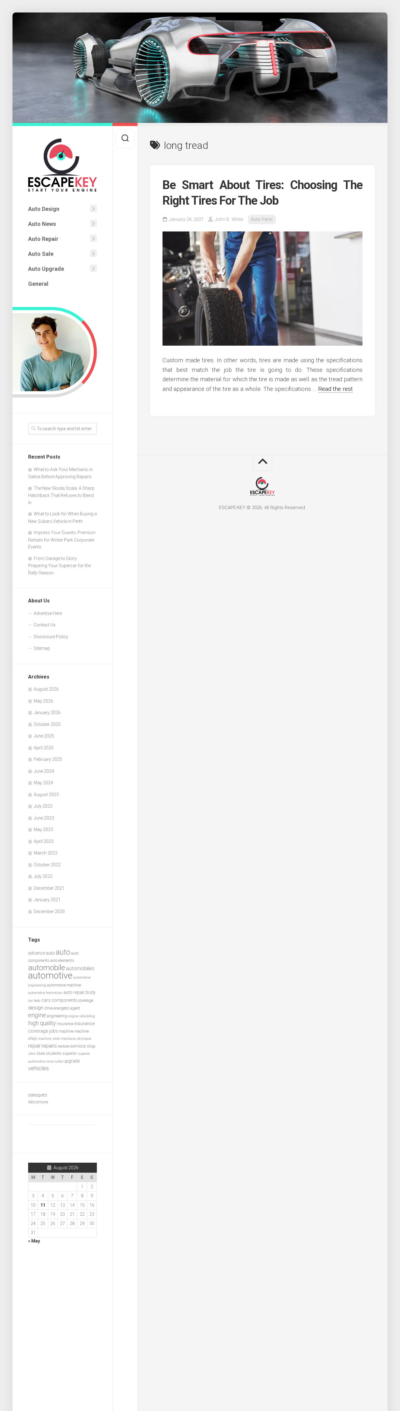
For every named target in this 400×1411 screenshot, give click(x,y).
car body (34, 1001)
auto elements (62, 960)
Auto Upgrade (46, 268)
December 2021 (49, 888)
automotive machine (64, 985)
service (78, 1046)
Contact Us (45, 624)
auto (63, 952)
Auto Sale (40, 254)
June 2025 (44, 735)
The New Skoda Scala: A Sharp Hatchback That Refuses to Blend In (61, 495)
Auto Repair (43, 239)
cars (46, 1000)
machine (66, 1031)
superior (69, 1053)
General (38, 283)
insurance (65, 1023)
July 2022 (43, 876)
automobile (46, 967)
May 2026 (43, 700)
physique (84, 1039)
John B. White (229, 219)
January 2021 (47, 899)
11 (42, 1205)
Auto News (42, 224)
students (54, 1053)
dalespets (37, 1094)
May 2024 (43, 782)
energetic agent (67, 1008)
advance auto (41, 953)
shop (91, 1046)
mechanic (68, 1039)
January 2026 (47, 712)
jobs (53, 1031)
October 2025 (47, 724)
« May (34, 1240)
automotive (50, 975)
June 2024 (44, 771)
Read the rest (335, 388)
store (41, 1053)
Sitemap (42, 648)
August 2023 (46, 794)
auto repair (74, 992)
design (35, 1008)
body (91, 992)
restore (63, 1046)
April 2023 (43, 841)
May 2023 (43, 829)
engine (37, 1015)
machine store (49, 1039)
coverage (85, 1000)
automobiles (80, 968)
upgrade (71, 1060)
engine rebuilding (81, 1016)
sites (32, 1054)
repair (34, 1046)
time (49, 1061)
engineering (57, 1016)
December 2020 (49, 911)
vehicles (38, 1068)
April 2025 (43, 747)
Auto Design (43, 209)
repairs (49, 1046)
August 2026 (46, 689)
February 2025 (48, 759)
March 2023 (46, 852)
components (64, 1000)
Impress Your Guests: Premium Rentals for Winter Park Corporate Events (62, 539)
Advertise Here (48, 613)
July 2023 (43, 806)
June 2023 (44, 817)
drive (48, 1008)
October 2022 (47, 864)
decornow (38, 1101)
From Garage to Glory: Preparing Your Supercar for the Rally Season (59, 565)
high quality (42, 1023)
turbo (58, 1061)
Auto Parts (262, 219)
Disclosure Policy (51, 636)
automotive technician (45, 993)
